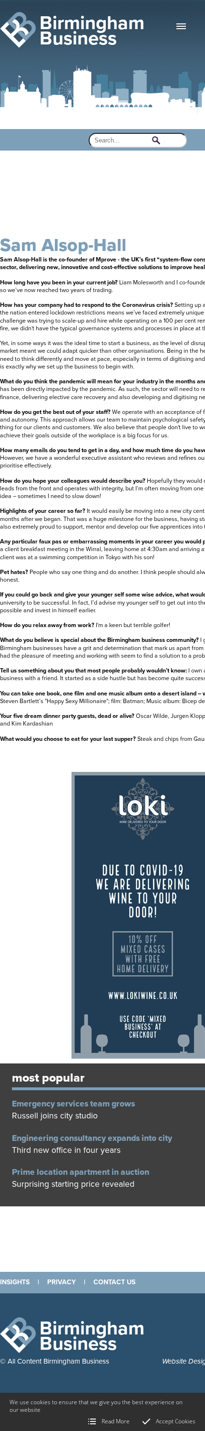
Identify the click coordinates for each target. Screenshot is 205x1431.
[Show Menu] (181, 26)
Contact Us (114, 1282)
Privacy (61, 1282)
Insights (15, 1282)
